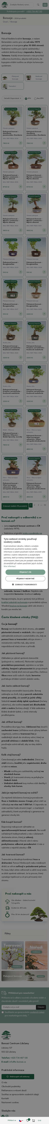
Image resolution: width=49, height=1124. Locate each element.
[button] (24, 584)
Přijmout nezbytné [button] (25, 578)
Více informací (10, 566)
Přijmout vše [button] (25, 572)
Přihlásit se (12, 1120)
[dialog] (24, 562)
